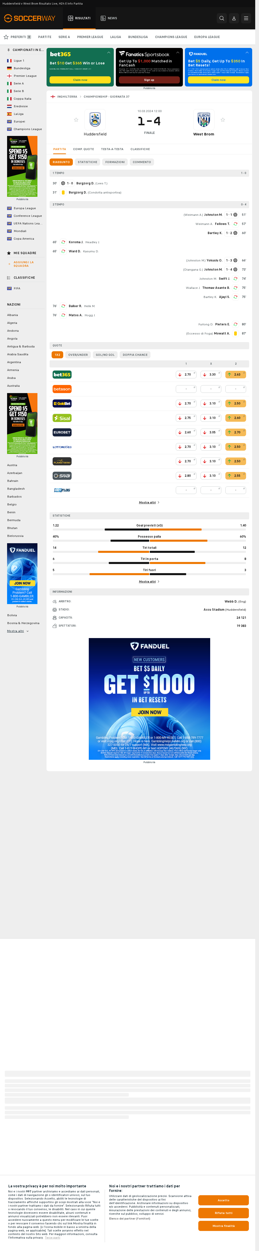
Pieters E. (222, 324)
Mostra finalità (223, 1226)
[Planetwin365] (62, 461)
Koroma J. (76, 242)
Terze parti (52, 1237)
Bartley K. (210, 297)
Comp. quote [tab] (83, 149)
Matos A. (75, 315)
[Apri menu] (246, 18)
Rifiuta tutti (224, 1213)
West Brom (203, 134)
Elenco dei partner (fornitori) (129, 1218)
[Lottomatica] (62, 447)
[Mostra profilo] (95, 119)
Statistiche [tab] (87, 162)
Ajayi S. (224, 297)
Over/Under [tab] (78, 355)
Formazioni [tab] (115, 162)
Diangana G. (193, 270)
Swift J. (224, 279)
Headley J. (92, 242)
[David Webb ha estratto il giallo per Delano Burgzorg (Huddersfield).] (63, 192)
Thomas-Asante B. (216, 288)
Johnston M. (196, 260)
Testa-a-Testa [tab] (112, 149)
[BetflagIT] (62, 490)
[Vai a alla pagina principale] (32, 18)
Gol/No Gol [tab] (105, 355)
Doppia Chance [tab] (135, 355)
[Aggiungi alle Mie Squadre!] (76, 120)
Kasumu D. (91, 251)
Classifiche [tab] (140, 149)
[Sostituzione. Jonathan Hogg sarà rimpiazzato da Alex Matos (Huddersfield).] (63, 315)
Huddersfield (95, 134)
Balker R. (75, 306)
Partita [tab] (59, 149)
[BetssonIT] (62, 389)
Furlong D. (205, 324)
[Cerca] (222, 18)
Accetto (224, 1200)
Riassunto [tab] (61, 162)
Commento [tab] (142, 162)
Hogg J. (89, 315)
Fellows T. (222, 224)
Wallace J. (193, 288)
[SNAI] (62, 476)
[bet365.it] (62, 375)
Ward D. (75, 251)
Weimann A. (193, 215)
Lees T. (101, 183)
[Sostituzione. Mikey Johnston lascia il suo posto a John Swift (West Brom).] (235, 278)
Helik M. (89, 306)
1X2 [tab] (57, 355)
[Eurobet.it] (62, 432)
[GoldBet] (62, 403)
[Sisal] (62, 418)
